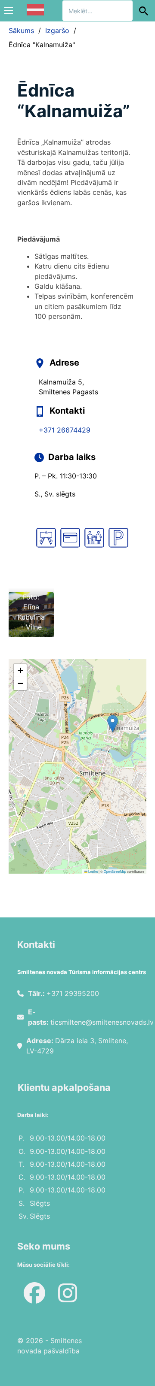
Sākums (21, 30)
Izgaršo (57, 30)
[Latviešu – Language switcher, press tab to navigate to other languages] (35, 9)
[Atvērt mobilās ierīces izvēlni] (8, 10)
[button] (112, 723)
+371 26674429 (64, 430)
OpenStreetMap (115, 871)
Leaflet (92, 871)
